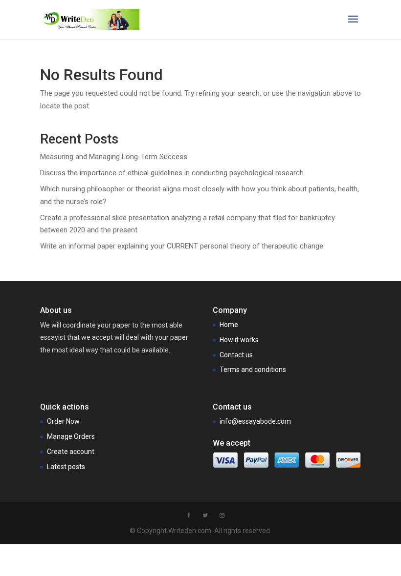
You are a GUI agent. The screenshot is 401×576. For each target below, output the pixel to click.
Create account (70, 451)
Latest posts (66, 467)
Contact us (236, 355)
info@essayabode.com (255, 421)
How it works (239, 340)
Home (229, 325)
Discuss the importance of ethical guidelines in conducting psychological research (172, 172)
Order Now (63, 421)
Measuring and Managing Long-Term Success (113, 156)
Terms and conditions (253, 369)
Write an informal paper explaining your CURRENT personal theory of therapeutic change (181, 246)
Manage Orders (71, 436)
